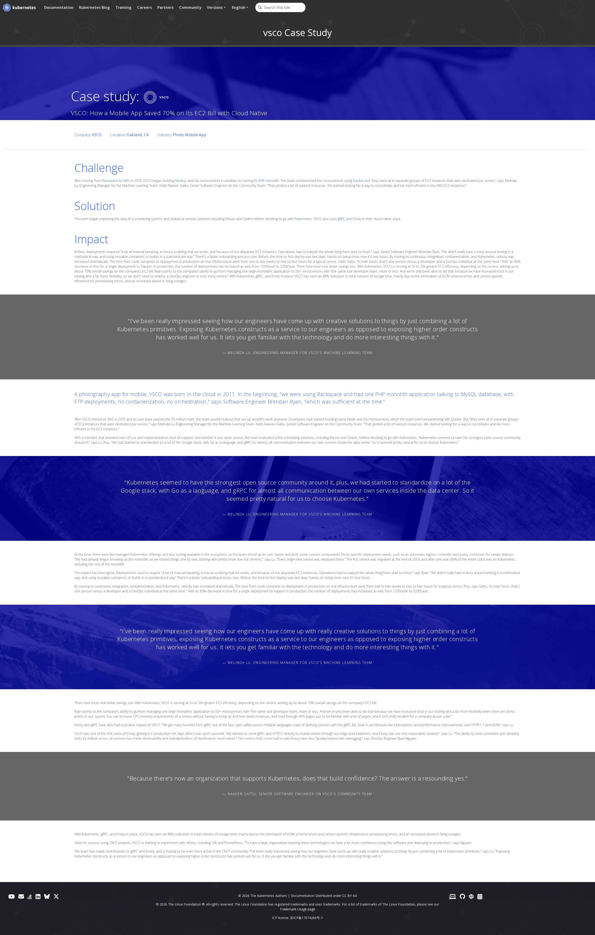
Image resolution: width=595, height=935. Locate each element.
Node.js (181, 180)
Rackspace (110, 180)
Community (190, 7)
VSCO (147, 180)
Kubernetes (303, 219)
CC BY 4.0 (349, 895)
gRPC (341, 219)
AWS (126, 180)
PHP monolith (268, 180)
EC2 (428, 180)
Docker (358, 180)
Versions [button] (215, 7)
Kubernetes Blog (94, 7)
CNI (214, 842)
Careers (144, 7)
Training (124, 7)
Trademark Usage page (297, 909)
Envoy (357, 219)
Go (196, 180)
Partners (165, 7)
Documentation (58, 7)
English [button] (238, 7)
